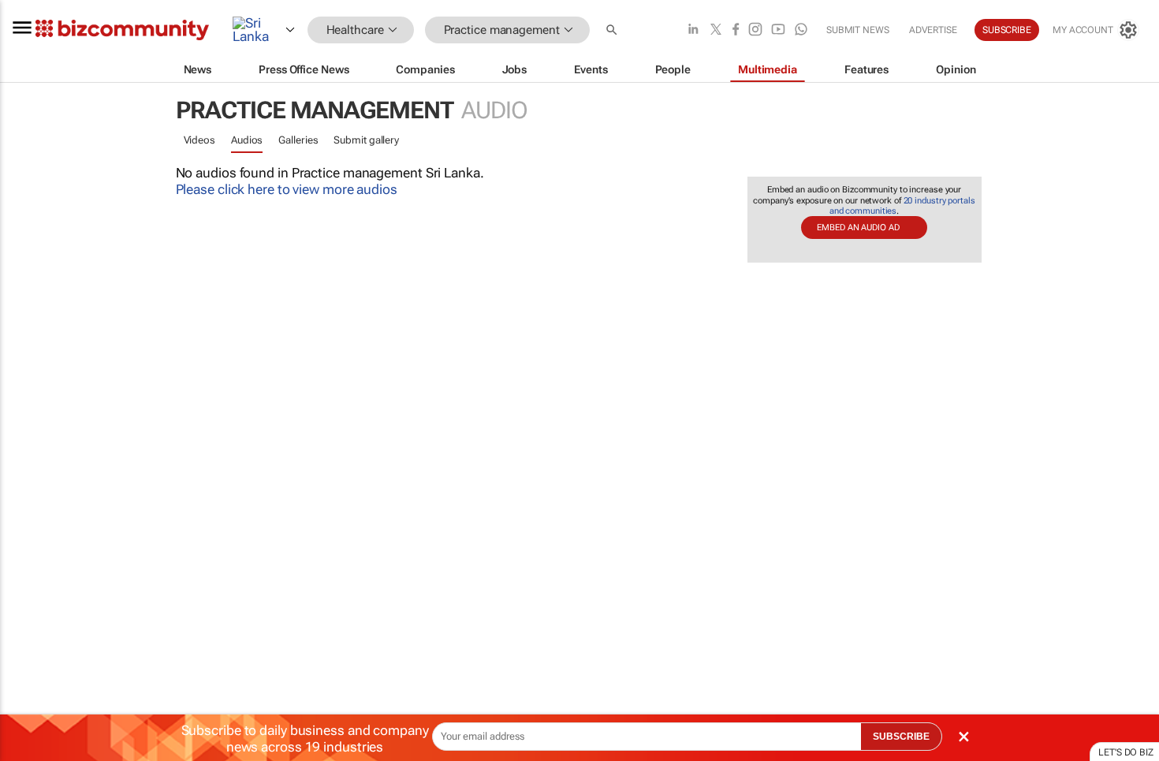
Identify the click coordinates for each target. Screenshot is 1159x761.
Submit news (857, 29)
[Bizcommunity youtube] (778, 30)
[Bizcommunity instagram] (755, 30)
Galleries (298, 140)
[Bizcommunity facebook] (735, 30)
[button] (613, 30)
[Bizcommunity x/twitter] (715, 30)
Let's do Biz (1125, 752)
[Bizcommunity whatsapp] (801, 30)
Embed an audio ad (858, 227)
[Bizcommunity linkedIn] (693, 30)
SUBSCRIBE (901, 736)
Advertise (933, 29)
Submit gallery (366, 140)
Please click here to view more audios (286, 189)
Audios (247, 140)
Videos (199, 140)
